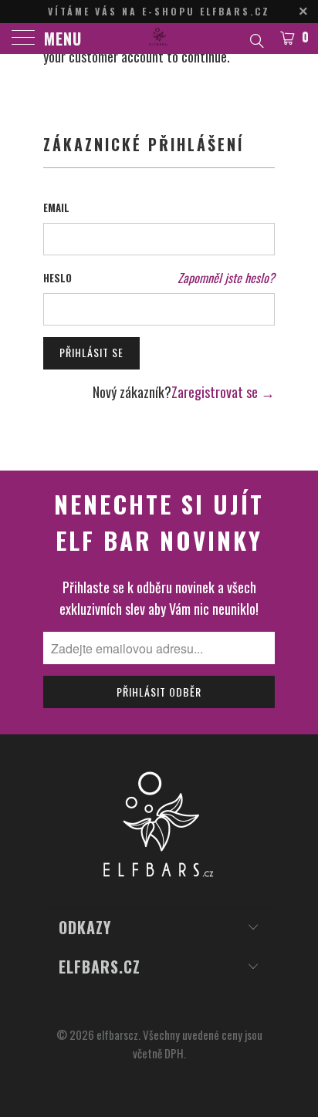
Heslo (57, 277)
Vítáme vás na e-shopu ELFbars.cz (159, 11)
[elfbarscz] (159, 38)
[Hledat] (256, 39)
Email (56, 207)
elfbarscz (117, 1034)
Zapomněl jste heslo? (226, 277)
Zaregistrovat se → (223, 392)
